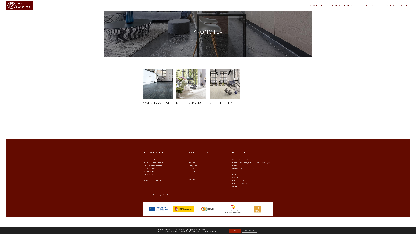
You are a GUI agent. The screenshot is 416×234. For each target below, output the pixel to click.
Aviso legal (236, 177)
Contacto (235, 186)
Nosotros (235, 174)
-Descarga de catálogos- (152, 180)
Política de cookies (239, 180)
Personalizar (249, 231)
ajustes (213, 232)
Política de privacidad (240, 183)
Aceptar (235, 231)
